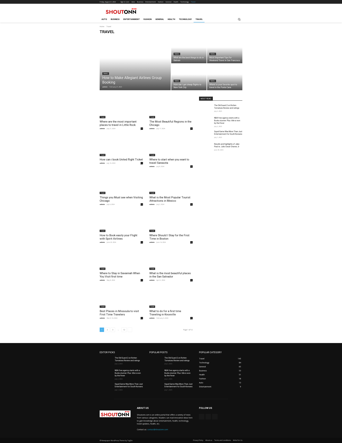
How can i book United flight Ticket (121, 159)
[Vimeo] (237, 1)
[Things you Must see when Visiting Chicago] (121, 183)
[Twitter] (233, 1)
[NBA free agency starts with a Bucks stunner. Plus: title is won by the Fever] (205, 121)
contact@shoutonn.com (157, 429)
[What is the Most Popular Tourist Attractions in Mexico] (171, 183)
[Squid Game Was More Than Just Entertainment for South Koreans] (205, 134)
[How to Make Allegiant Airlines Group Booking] (135, 63)
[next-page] (130, 330)
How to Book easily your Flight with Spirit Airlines (118, 237)
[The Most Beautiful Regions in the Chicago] (171, 107)
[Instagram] (229, 1)
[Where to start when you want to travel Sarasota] (171, 145)
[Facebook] (226, 1)
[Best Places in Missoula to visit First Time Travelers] (121, 297)
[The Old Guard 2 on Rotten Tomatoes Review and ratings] (205, 108)
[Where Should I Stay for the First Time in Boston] (171, 221)
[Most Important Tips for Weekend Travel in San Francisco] (224, 50)
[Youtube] (240, 1)
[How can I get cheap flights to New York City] (189, 77)
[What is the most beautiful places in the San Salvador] (171, 259)
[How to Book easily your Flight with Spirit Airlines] (121, 221)
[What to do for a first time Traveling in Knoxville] (171, 297)
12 (124, 330)
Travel (105, 73)
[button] (239, 19)
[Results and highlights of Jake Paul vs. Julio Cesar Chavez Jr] (205, 147)
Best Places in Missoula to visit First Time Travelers (119, 313)
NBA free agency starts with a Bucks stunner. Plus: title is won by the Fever (227, 120)
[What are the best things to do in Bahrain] (189, 50)
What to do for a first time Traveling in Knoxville (165, 313)
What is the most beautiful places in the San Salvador (170, 275)
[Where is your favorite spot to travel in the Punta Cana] (224, 77)
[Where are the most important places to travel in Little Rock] (121, 107)
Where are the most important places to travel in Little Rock (118, 123)
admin (102, 128)
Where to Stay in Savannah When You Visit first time (120, 275)
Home (102, 26)
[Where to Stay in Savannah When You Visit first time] (121, 259)
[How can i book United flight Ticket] (121, 145)
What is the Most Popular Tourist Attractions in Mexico (169, 199)
